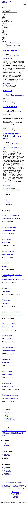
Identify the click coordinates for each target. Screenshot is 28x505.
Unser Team (7, 455)
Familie (4, 431)
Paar (25, 431)
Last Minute (7, 467)
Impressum (16, 494)
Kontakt (15, 496)
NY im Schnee (10, 50)
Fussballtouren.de (22, 485)
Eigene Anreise (8, 474)
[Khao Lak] (6, 98)
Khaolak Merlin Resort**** (17, 95)
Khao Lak (7, 90)
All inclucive (7, 470)
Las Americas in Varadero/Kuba (11, 218)
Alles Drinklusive (7, 374)
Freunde (8, 431)
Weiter (8, 201)
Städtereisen (7, 471)
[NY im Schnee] (7, 58)
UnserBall (4, 2)
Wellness (21, 433)
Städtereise (15, 433)
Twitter (3, 1)
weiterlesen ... (7, 83)
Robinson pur (6, 362)
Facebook (8, 1)
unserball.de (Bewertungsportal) (18, 488)
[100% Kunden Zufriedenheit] (14, 482)
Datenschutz (15, 492)
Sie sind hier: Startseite (12, 42)
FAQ (5, 443)
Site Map (15, 497)
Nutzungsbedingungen (15, 493)
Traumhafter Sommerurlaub (10, 398)
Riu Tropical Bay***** (15, 111)
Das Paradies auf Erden (9, 327)
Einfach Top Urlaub (7, 254)
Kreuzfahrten (7, 473)
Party (3, 432)
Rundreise (17, 432)
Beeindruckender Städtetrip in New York (12, 136)
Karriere (6, 457)
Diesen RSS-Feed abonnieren (11, 190)
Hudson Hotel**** (14, 56)
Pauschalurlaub (9, 432)
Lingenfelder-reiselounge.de (8, 485)
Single (22, 432)
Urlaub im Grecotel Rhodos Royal (12, 315)
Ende (7, 202)
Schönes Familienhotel (8, 350)
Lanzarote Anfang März (8, 230)
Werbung (6, 458)
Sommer (9, 433)
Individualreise (15, 431)
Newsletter (7, 445)
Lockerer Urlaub (6, 291)
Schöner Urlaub (6, 338)
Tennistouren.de (17, 486)
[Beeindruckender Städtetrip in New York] (14, 149)
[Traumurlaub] (7, 114)
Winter (3, 435)
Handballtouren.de (7, 486)
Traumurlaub (10, 106)
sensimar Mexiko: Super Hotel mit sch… (13, 279)
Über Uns (6, 454)
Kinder (22, 431)
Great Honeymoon (7, 386)
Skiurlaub (4, 433)
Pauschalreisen (8, 469)
